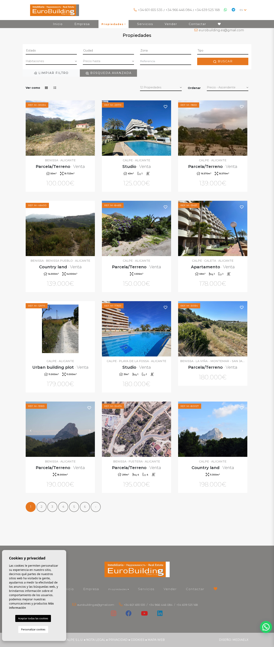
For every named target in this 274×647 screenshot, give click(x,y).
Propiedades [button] (117, 589)
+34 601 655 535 (150, 10)
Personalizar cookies (33, 629)
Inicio (69, 589)
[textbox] (51, 50)
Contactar (195, 589)
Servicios (146, 589)
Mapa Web (156, 640)
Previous (31, 128)
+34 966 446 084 (179, 10)
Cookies (137, 640)
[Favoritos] (89, 106)
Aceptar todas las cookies (33, 618)
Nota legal (95, 640)
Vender (170, 589)
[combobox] (51, 51)
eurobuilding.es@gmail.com (221, 30)
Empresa (91, 589)
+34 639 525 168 (207, 10)
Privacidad (118, 640)
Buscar (225, 61)
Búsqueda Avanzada (110, 73)
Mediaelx (240, 640)
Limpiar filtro (53, 73)
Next (90, 128)
